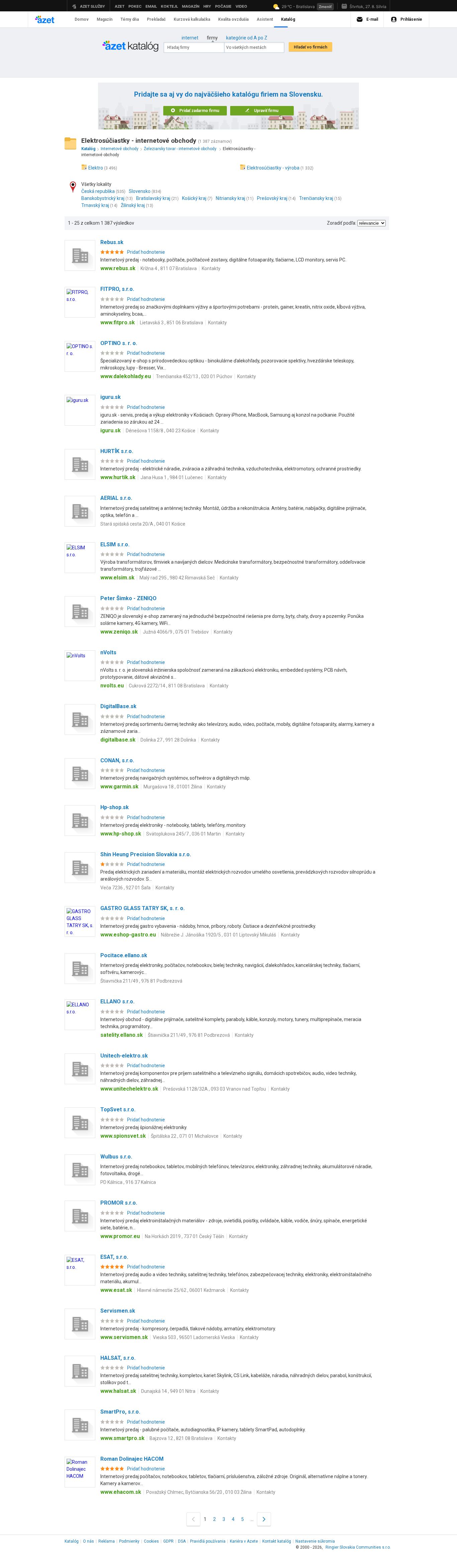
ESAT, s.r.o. (114, 1257)
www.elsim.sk (117, 577)
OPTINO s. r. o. (118, 343)
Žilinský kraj (133, 205)
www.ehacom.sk (120, 1492)
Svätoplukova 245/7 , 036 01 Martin (183, 834)
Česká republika (98, 191)
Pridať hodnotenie (146, 252)
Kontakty (211, 268)
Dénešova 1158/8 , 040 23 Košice (160, 430)
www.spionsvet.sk (123, 1136)
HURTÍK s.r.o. (116, 451)
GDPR (168, 1541)
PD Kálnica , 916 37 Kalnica (128, 1182)
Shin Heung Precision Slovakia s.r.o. (145, 854)
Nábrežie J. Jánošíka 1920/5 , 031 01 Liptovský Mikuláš (218, 934)
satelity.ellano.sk (121, 1035)
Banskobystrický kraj (102, 198)
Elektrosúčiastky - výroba (273, 168)
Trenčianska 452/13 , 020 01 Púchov (194, 376)
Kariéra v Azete (244, 1541)
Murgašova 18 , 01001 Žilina (173, 786)
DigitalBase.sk (118, 706)
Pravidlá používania (207, 1541)
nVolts (108, 652)
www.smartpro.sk (122, 1438)
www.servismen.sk (124, 1337)
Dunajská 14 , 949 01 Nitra (168, 1391)
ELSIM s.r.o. (114, 544)
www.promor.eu (120, 1236)
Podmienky (129, 1541)
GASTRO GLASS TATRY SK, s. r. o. (142, 908)
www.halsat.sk (118, 1391)
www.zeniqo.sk (119, 632)
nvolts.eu (112, 685)
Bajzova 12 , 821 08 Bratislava (181, 1438)
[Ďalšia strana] (264, 1519)
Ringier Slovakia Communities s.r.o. (358, 1547)
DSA (182, 1541)
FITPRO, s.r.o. (117, 289)
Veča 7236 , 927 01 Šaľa (125, 887)
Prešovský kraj (272, 198)
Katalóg (72, 1541)
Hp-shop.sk (114, 807)
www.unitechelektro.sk (129, 1089)
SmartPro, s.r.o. (120, 1412)
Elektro (95, 168)
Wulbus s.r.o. (116, 1156)
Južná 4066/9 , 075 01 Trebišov (176, 632)
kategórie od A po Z (246, 37)
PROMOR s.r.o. (118, 1203)
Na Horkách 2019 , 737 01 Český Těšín (184, 1236)
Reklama (106, 1541)
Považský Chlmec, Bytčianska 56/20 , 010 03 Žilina (199, 1492)
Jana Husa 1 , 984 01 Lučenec (172, 477)
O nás (88, 1541)
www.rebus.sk (117, 268)
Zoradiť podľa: (341, 223)
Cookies (151, 1541)
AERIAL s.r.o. (116, 498)
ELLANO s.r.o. (117, 1001)
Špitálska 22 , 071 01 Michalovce (184, 1136)
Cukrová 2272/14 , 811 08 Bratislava (167, 685)
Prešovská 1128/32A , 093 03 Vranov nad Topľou (214, 1089)
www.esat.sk (116, 1290)
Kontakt (276, 1541)
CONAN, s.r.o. (117, 760)
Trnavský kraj (95, 205)
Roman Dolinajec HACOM (132, 1459)
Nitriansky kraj (230, 198)
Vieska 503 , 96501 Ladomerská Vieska (194, 1337)
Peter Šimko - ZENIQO (128, 598)
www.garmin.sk (119, 786)
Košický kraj (194, 198)
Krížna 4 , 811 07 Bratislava (169, 268)
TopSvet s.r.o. (117, 1109)
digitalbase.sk (117, 740)
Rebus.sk (111, 242)
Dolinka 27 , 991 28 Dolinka (168, 740)
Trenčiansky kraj (316, 198)
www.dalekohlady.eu (125, 376)
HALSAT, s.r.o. (117, 1358)
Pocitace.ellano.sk (123, 955)
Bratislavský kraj (153, 198)
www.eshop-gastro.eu (128, 934)
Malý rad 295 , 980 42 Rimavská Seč (177, 577)
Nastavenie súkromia (315, 1541)
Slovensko (140, 191)
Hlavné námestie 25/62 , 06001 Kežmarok (181, 1290)
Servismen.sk (117, 1311)
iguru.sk (110, 397)
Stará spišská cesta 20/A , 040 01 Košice (142, 524)
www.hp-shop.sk (120, 833)
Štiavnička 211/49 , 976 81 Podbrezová (141, 981)
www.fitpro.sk (117, 322)
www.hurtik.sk (117, 477)
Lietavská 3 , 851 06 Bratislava (171, 322)
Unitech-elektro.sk (124, 1055)
